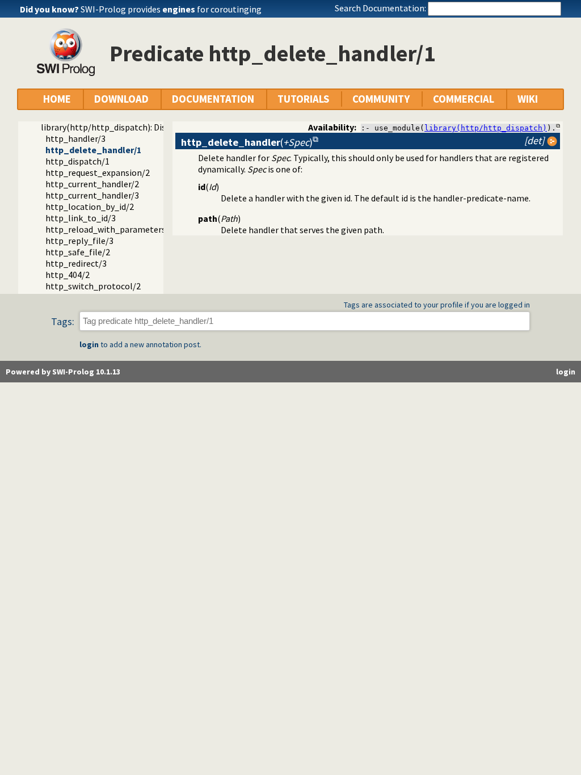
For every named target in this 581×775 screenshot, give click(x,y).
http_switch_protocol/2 (93, 286)
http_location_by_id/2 (89, 206)
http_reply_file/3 (79, 240)
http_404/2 (67, 274)
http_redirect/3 (76, 263)
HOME (57, 99)
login (89, 344)
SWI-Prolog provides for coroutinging (171, 9)
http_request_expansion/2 (97, 172)
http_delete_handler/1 (93, 149)
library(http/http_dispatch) (485, 128)
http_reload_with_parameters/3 (109, 229)
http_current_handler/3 (92, 195)
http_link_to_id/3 (80, 218)
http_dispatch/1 (77, 161)
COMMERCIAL (463, 99)
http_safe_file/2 (77, 252)
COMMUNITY (381, 99)
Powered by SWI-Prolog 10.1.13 (63, 372)
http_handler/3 (75, 138)
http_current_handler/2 (92, 183)
